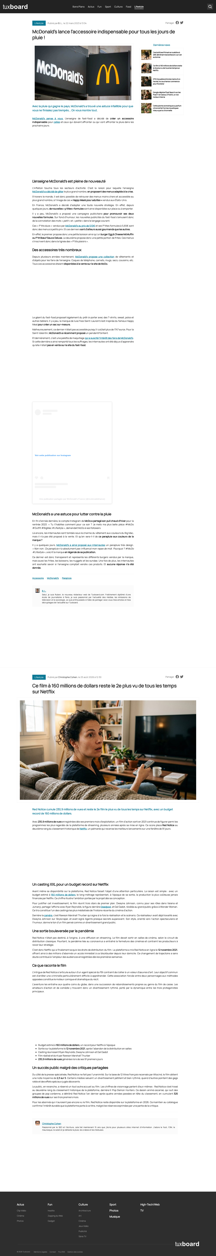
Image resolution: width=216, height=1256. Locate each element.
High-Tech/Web (150, 1204)
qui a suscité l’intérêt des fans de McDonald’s (109, 338)
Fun (100, 6)
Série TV (82, 1236)
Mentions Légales (40, 1252)
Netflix (83, 828)
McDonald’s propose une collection (94, 256)
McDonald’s (53, 578)
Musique (114, 1216)
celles (57, 122)
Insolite (51, 1210)
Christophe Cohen (67, 677)
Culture (118, 6)
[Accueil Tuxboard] (15, 6)
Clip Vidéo (21, 1210)
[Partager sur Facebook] (177, 23)
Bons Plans (78, 6)
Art (80, 1215)
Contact (53, 1252)
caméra (48, 915)
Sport (108, 6)
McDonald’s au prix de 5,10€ (80, 225)
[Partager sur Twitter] (182, 23)
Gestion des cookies (75, 1252)
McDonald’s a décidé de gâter (47, 191)
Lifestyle (139, 6)
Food (128, 6)
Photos (20, 1220)
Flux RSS (61, 1252)
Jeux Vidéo (83, 1226)
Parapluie (67, 578)
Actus (91, 6)
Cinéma (20, 1215)
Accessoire (38, 578)
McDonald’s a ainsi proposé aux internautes (80, 545)
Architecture (85, 1210)
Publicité (83, 1231)
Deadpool (106, 906)
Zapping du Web (55, 1215)
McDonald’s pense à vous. (47, 118)
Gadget (51, 1220)
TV (142, 1210)
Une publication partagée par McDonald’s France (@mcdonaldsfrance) (72, 499)
